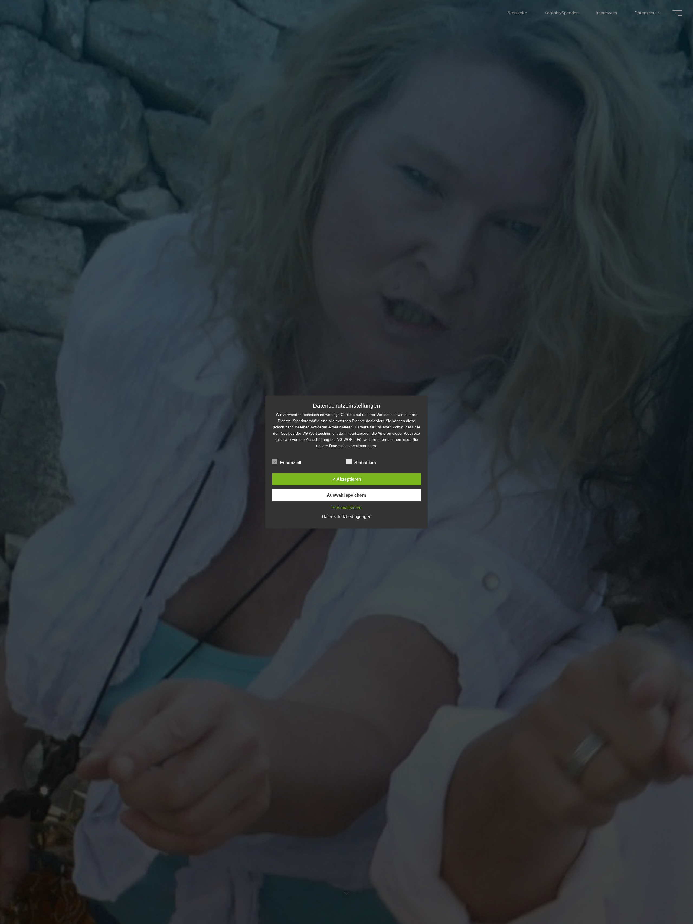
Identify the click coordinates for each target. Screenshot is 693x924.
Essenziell (290, 462)
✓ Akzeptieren (346, 479)
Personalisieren (346, 507)
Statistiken (365, 462)
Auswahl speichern (346, 495)
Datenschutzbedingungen (346, 516)
